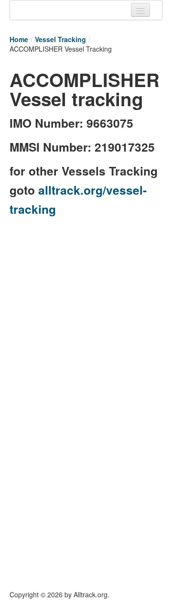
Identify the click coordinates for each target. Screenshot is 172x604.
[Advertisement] (86, 309)
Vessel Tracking (60, 39)
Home (19, 39)
